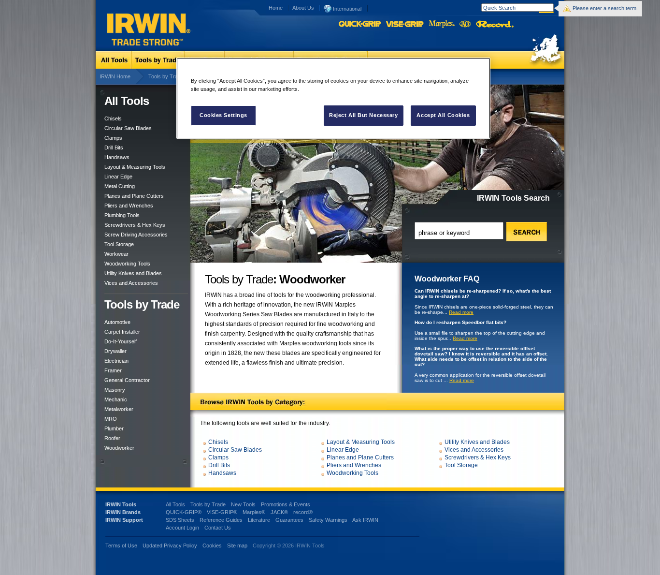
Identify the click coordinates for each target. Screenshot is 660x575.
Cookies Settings (223, 115)
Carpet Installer (122, 332)
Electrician (116, 361)
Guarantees (289, 520)
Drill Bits (113, 147)
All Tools (175, 504)
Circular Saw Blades (128, 128)
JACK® (279, 512)
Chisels (113, 118)
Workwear (116, 254)
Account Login (182, 528)
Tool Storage (119, 244)
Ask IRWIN (365, 520)
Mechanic (115, 399)
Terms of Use (121, 545)
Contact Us (217, 528)
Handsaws (116, 157)
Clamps (113, 138)
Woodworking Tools (127, 263)
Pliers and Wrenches (128, 205)
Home (276, 8)
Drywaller (115, 351)
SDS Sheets (180, 520)
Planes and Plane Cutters (134, 196)
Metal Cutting (119, 186)
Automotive (117, 322)
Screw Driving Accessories (136, 234)
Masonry (114, 390)
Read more (461, 312)
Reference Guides (221, 520)
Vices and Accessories (131, 283)
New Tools (243, 504)
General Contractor (127, 380)
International (346, 9)
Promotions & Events (285, 504)
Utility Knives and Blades (133, 273)
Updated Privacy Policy (170, 545)
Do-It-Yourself (120, 341)
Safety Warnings (328, 520)
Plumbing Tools (122, 215)
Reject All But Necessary (363, 115)
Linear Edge (118, 176)
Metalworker (118, 409)
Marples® (254, 512)
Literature (259, 520)
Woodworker (119, 448)
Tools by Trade (166, 76)
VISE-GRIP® (222, 512)
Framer (113, 370)
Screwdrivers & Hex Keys (134, 225)
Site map (237, 545)
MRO (110, 419)
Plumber (114, 428)
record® (303, 512)
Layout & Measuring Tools (134, 167)
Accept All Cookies (443, 115)
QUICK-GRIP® (183, 512)
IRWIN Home (115, 76)
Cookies (212, 545)
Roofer (112, 438)
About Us (303, 8)
